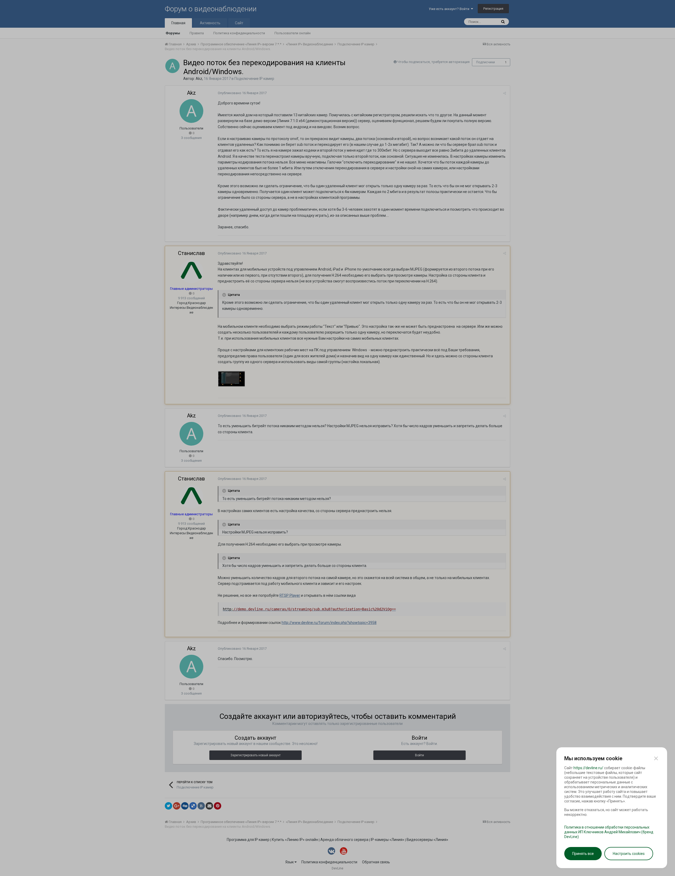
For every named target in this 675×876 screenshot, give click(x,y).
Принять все (583, 853)
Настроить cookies (629, 853)
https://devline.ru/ (588, 768)
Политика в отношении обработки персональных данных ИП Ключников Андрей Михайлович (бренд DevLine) (608, 832)
